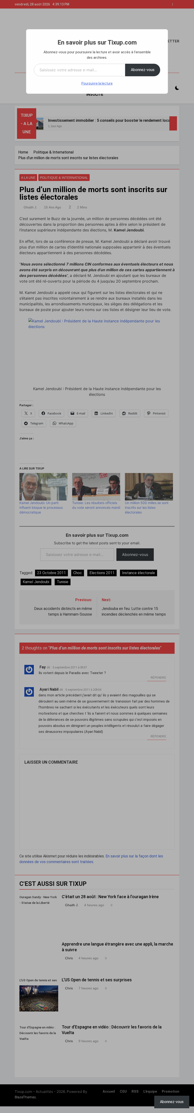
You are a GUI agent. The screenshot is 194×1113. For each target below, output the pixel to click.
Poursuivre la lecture (97, 83)
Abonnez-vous (142, 70)
